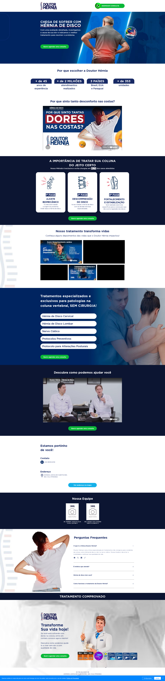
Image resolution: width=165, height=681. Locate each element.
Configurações (148, 678)
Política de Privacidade (73, 678)
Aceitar (157, 678)
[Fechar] (163, 678)
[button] (82, 485)
